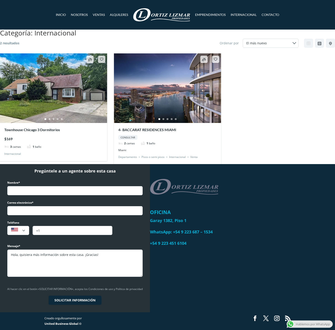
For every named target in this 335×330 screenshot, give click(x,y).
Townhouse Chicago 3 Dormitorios (32, 130)
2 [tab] (49, 119)
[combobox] (18, 230)
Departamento (127, 157)
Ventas (99, 15)
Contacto (270, 15)
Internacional (244, 15)
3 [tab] (53, 119)
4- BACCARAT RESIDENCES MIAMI (147, 130)
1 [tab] (45, 119)
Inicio (61, 15)
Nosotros (79, 15)
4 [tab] (58, 119)
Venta (194, 157)
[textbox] (18, 230)
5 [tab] (62, 119)
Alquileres (119, 15)
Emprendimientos (210, 15)
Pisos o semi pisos (153, 157)
